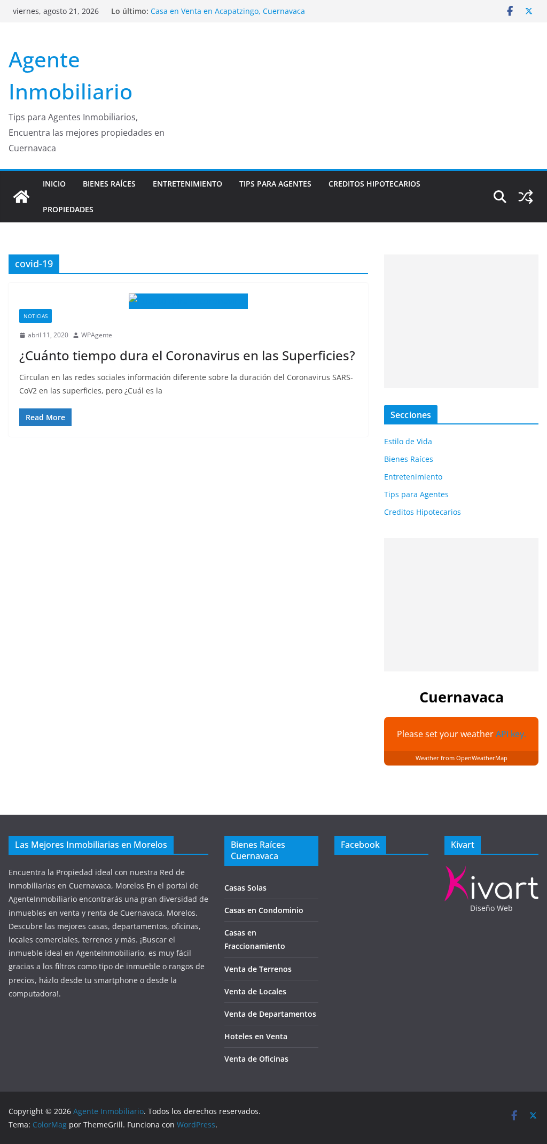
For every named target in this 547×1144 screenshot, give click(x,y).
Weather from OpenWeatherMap (461, 758)
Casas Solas (245, 888)
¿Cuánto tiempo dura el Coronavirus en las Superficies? (187, 355)
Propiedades (68, 209)
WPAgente (96, 334)
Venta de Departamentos (270, 1014)
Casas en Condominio (263, 910)
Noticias (36, 316)
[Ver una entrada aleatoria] (525, 197)
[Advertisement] (461, 321)
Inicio (54, 184)
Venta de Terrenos (258, 969)
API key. (511, 734)
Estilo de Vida (408, 441)
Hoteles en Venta (255, 1036)
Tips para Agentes (275, 184)
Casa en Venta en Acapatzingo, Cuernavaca (228, 11)
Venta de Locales (255, 991)
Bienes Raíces (109, 184)
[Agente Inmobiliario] (21, 197)
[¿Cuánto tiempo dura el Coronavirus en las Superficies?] (188, 301)
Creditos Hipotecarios (374, 184)
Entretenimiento (187, 184)
